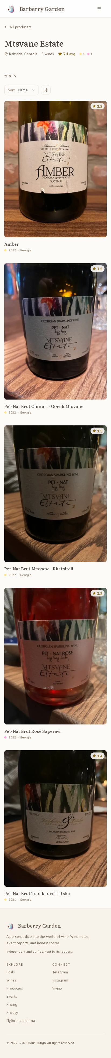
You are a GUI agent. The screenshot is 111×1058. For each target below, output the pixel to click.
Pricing (11, 1004)
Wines (11, 980)
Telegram (60, 972)
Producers (14, 988)
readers (66, 951)
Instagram (60, 980)
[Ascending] (46, 90)
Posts (10, 972)
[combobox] (21, 90)
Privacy (12, 1012)
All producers (21, 27)
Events (11, 996)
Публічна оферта (20, 1020)
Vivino (57, 988)
